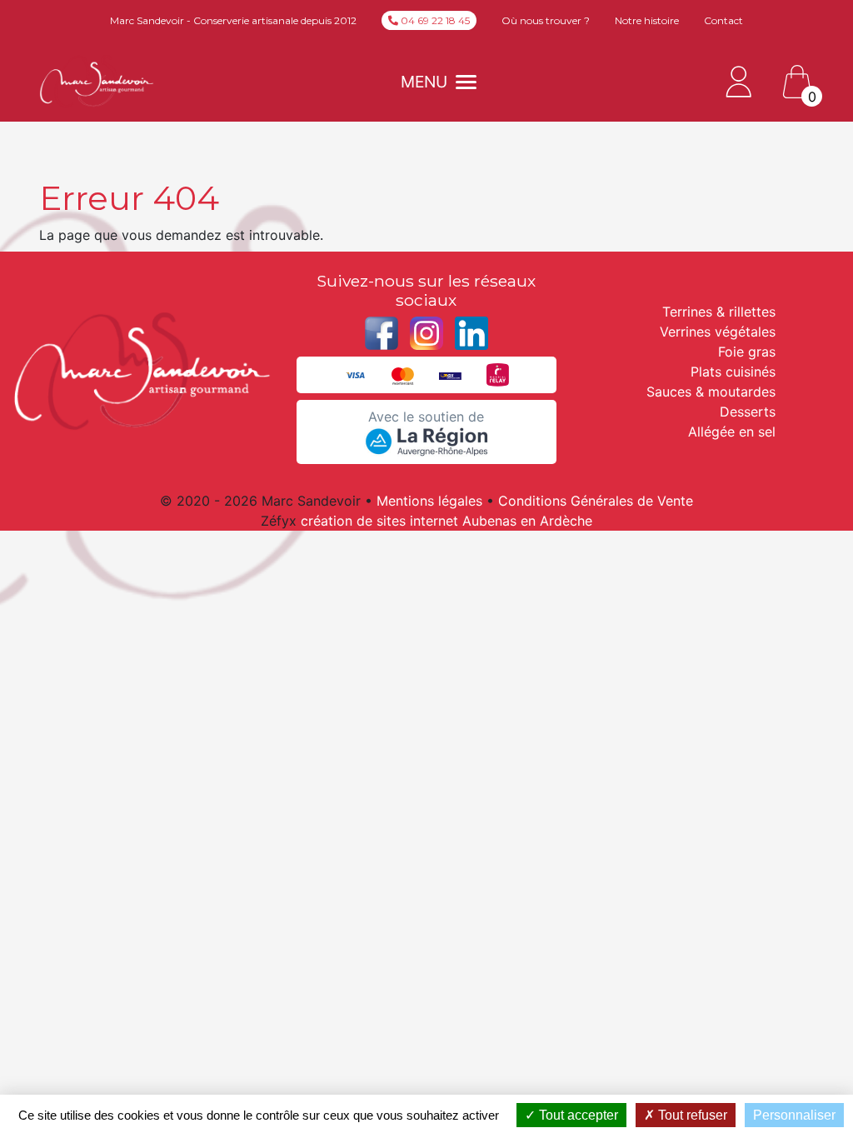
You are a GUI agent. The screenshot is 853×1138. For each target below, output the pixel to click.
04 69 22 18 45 (434, 20)
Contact (723, 20)
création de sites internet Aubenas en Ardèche (446, 520)
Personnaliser (794, 1115)
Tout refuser (691, 1115)
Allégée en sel (732, 431)
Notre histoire (647, 20)
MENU (424, 82)
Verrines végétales (718, 331)
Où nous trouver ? (545, 20)
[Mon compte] (739, 80)
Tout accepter (577, 1115)
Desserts (748, 411)
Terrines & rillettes (719, 311)
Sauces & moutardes (711, 391)
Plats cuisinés (733, 371)
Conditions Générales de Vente (595, 500)
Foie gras (747, 351)
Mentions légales (429, 500)
